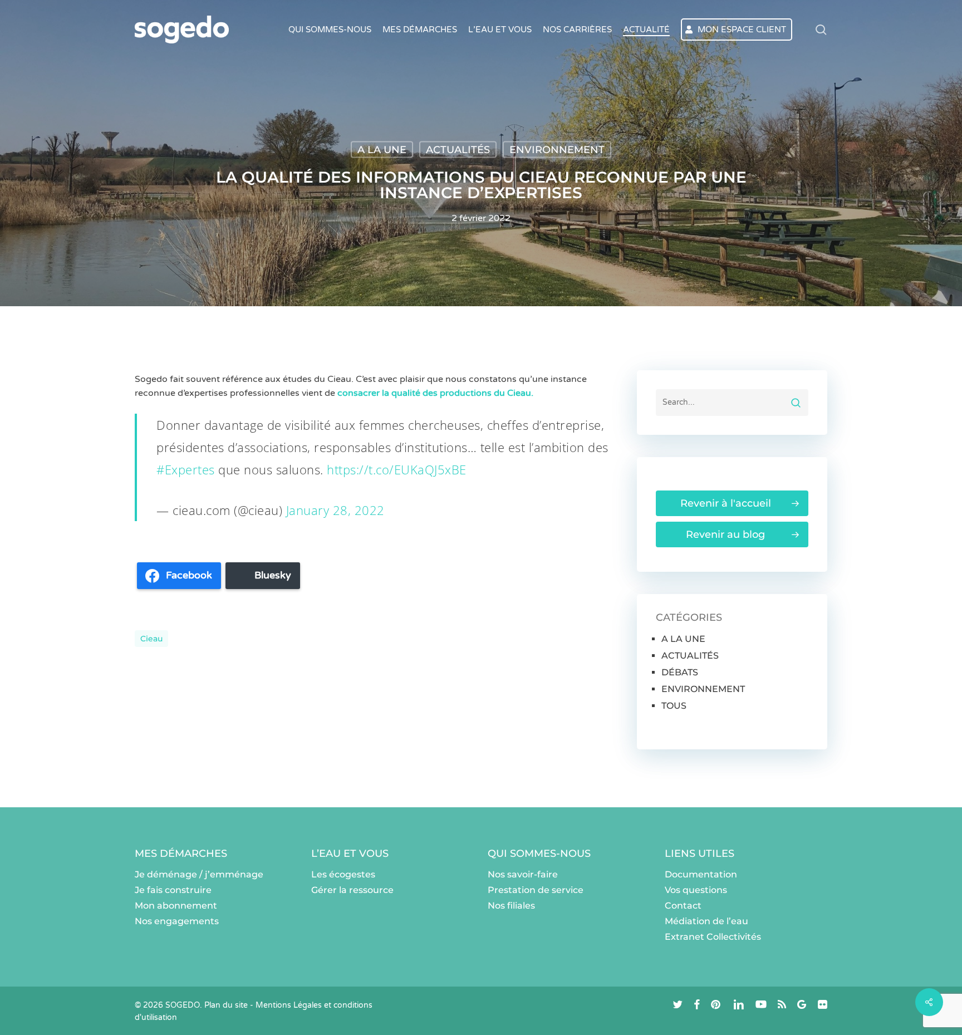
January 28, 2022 (335, 510)
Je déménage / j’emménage (199, 874)
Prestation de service (535, 890)
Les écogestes (343, 874)
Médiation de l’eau (706, 921)
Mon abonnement (176, 905)
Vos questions (696, 890)
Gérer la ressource (352, 890)
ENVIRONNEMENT (557, 150)
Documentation (701, 874)
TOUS (673, 705)
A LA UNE (381, 150)
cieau (151, 639)
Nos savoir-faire (523, 874)
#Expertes (185, 469)
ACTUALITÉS (458, 150)
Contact (683, 905)
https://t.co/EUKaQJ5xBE (397, 469)
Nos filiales (511, 905)
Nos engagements (177, 921)
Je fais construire (173, 890)
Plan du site (226, 1005)
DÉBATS (679, 672)
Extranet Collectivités (713, 936)
